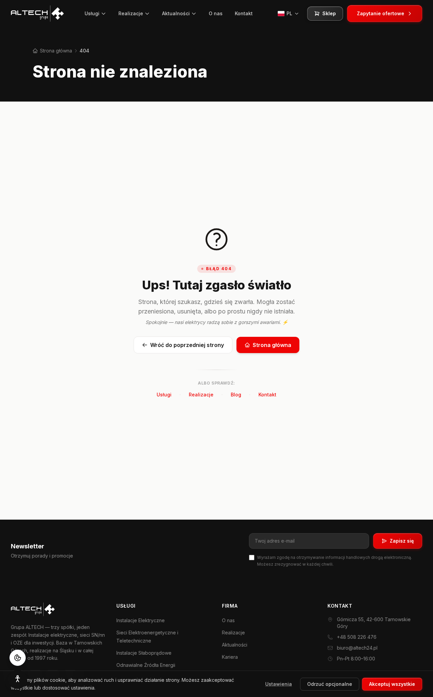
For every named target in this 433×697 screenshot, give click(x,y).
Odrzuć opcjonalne (329, 684)
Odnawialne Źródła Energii (145, 665)
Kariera (230, 657)
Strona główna (55, 50)
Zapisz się (402, 541)
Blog (236, 394)
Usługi (92, 13)
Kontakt (244, 13)
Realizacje (130, 13)
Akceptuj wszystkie (392, 684)
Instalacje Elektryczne (140, 620)
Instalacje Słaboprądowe (144, 653)
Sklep (329, 13)
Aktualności (176, 13)
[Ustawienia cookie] (17, 658)
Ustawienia (278, 684)
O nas (216, 13)
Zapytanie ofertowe (380, 13)
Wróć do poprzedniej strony (187, 345)
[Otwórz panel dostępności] (17, 679)
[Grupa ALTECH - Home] (37, 13)
